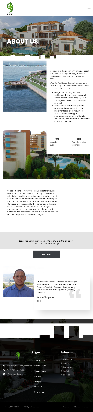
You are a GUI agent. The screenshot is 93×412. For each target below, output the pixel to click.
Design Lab (38, 381)
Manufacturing (40, 371)
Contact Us (39, 392)
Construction (39, 360)
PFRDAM (37, 376)
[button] (89, 8)
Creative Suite (40, 366)
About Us (38, 386)
